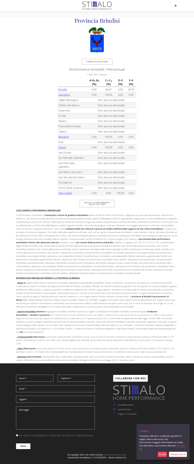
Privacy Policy (111, 454)
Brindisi (62, 89)
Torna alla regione (97, 61)
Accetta (162, 454)
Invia (23, 446)
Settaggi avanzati (178, 454)
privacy (88, 435)
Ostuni (62, 147)
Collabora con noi (130, 378)
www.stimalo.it (124, 409)
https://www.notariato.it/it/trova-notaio (41, 300)
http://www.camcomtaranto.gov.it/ (159, 328)
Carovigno (64, 94)
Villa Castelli (65, 193)
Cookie (123, 454)
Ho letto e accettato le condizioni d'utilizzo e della (55, 435)
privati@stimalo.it (126, 404)
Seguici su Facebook (127, 414)
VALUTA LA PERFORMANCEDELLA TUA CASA (97, 203)
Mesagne (63, 136)
